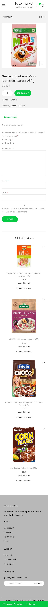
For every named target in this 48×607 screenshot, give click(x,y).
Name (5, 180)
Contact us (8, 564)
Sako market (24, 3)
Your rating (7, 139)
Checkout (8, 532)
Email (5, 192)
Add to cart (23, 93)
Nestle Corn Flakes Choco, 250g (23, 468)
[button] (9, 100)
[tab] (24, 117)
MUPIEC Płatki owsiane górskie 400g (24, 339)
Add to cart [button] (25, 283)
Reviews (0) (10, 117)
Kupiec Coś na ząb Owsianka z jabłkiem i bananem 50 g (24, 274)
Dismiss (32, 604)
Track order (9, 555)
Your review (7, 148)
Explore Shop (9, 537)
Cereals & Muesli (18, 106)
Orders (6, 541)
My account (9, 528)
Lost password (10, 559)
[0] (38, 5)
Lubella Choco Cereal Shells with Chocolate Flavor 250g (24, 403)
